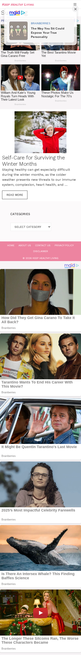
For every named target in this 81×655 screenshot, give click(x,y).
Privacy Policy (64, 245)
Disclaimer (40, 251)
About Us (24, 245)
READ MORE (14, 194)
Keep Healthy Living (18, 4)
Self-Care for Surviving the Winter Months (33, 161)
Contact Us (42, 245)
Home (10, 245)
